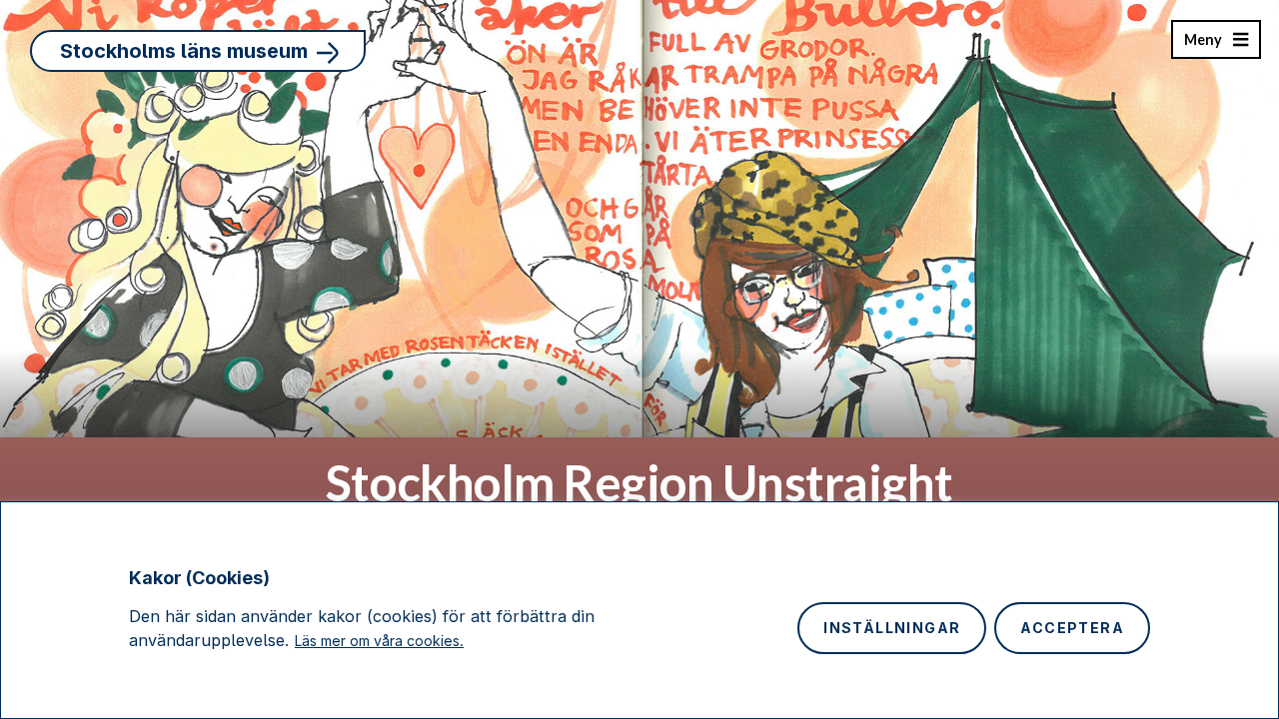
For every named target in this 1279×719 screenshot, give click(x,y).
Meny (1202, 45)
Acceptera (1072, 627)
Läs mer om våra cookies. (379, 640)
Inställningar (891, 627)
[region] (639, 610)
